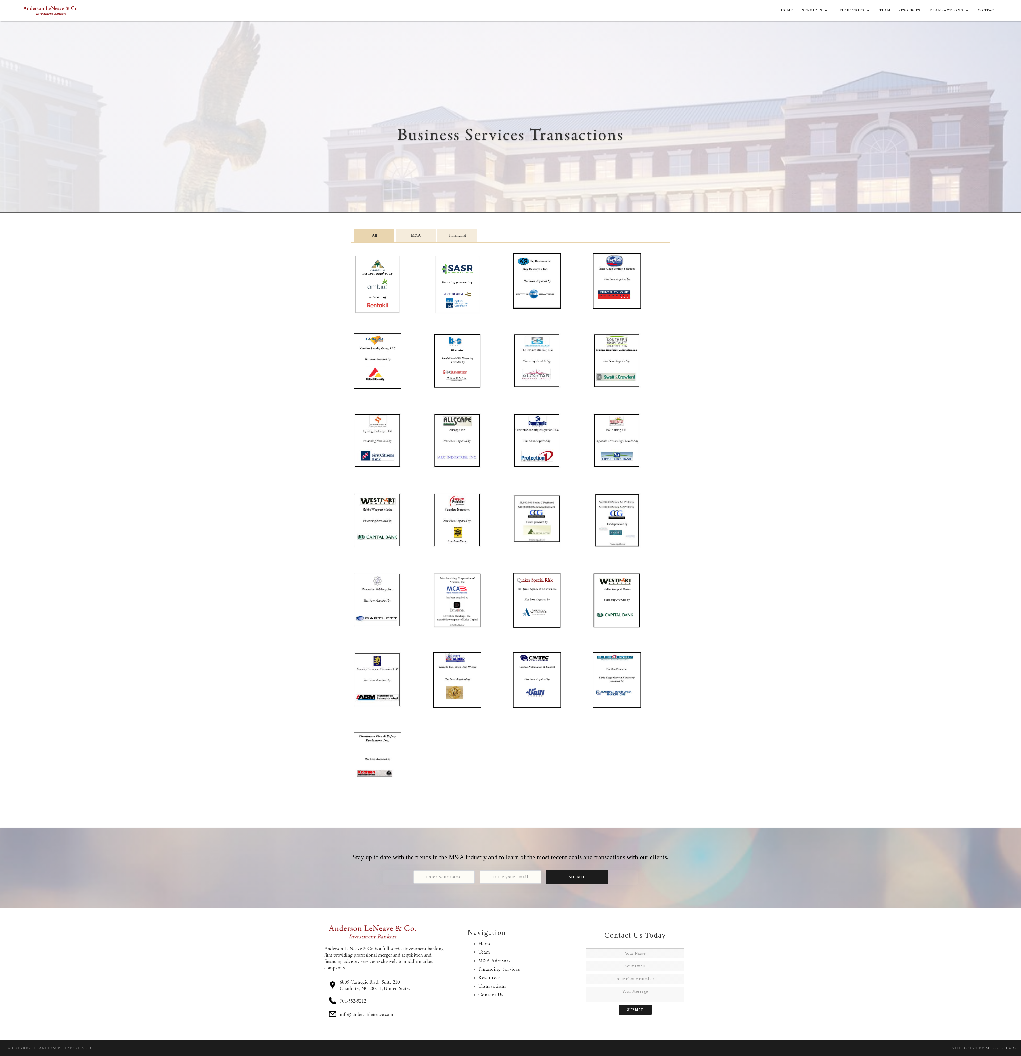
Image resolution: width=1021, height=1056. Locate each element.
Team (484, 952)
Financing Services (499, 969)
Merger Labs (1001, 1048)
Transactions (492, 986)
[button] (815, 10)
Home (485, 943)
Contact (987, 10)
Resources (909, 10)
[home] (50, 10)
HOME (787, 10)
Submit (635, 1010)
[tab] (374, 235)
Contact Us (490, 994)
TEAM (884, 10)
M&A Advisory (494, 960)
